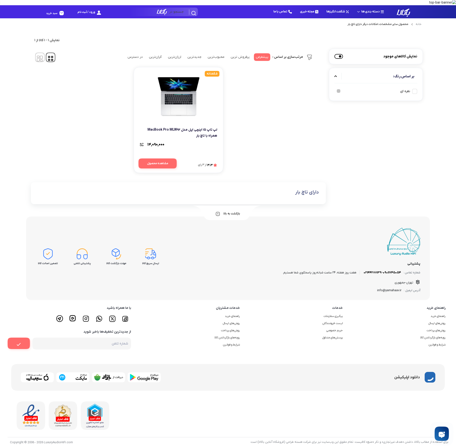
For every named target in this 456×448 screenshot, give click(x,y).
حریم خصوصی (334, 330)
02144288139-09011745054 (382, 273)
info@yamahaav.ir (389, 290)
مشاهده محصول (157, 163)
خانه (419, 24)
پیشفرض (262, 57)
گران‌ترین (155, 57)
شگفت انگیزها (335, 12)
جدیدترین (194, 57)
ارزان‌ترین (174, 57)
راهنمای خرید (438, 316)
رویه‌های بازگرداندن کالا (433, 338)
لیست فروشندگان (333, 323)
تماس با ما (280, 12)
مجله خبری (307, 12)
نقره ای (405, 91)
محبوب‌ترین (216, 57)
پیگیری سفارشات (333, 316)
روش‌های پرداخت (436, 330)
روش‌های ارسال (437, 323)
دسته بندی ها (370, 12)
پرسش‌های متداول (332, 338)
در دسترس (135, 57)
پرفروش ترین (240, 57)
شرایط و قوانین (437, 345)
